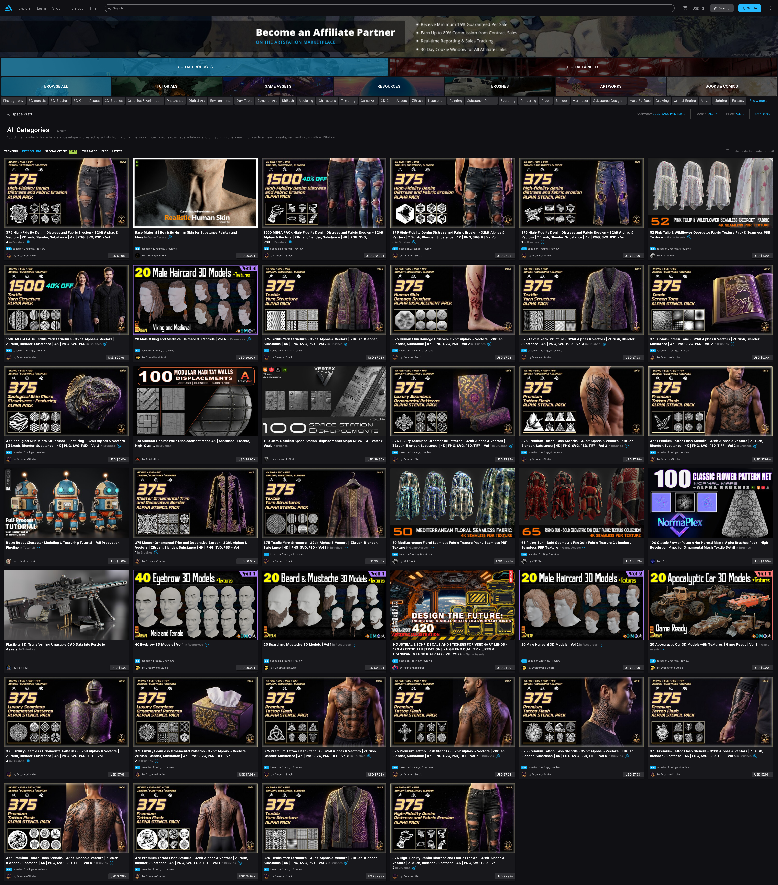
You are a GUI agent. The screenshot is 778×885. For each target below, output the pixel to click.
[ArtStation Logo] (8, 8)
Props (545, 101)
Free (104, 151)
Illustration (436, 101)
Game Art (368, 101)
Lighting (720, 101)
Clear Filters (761, 114)
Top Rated (89, 151)
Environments (221, 101)
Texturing (348, 101)
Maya (705, 101)
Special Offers (60, 151)
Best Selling (31, 151)
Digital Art (197, 101)
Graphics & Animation (144, 101)
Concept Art (267, 101)
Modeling (306, 101)
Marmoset (580, 101)
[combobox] (390, 8)
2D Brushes (114, 101)
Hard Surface (640, 101)
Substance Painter (481, 101)
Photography (13, 101)
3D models (37, 101)
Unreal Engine (685, 101)
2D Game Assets (394, 101)
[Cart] (685, 8)
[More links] (770, 8)
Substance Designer (609, 101)
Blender (561, 101)
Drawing (662, 101)
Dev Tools (244, 101)
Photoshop (175, 101)
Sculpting (508, 101)
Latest (117, 151)
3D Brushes (59, 101)
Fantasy (738, 101)
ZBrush (417, 101)
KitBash (288, 101)
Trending (11, 151)
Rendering (528, 101)
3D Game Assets (87, 101)
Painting (455, 101)
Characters (327, 101)
